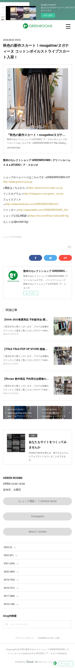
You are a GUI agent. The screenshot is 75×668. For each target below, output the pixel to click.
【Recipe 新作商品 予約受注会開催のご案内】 (29, 378)
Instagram (37, 516)
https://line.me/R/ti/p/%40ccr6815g (49, 215)
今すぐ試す (48, 15)
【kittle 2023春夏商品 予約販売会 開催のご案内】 (32, 319)
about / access (38, 531)
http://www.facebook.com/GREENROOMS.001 (32, 204)
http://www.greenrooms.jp (17, 181)
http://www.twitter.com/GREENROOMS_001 (43, 210)
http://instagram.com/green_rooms (43, 193)
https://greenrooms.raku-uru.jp (45, 187)
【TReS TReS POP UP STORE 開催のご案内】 (30, 349)
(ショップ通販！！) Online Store (38, 501)
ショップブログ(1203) (12, 237)
